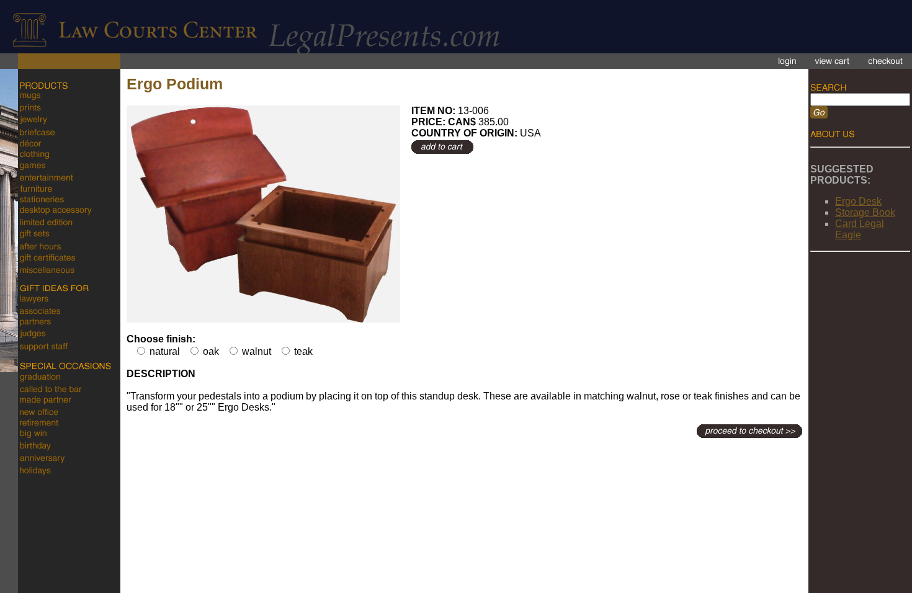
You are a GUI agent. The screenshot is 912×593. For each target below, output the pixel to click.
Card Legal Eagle (859, 229)
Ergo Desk (858, 201)
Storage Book (865, 212)
